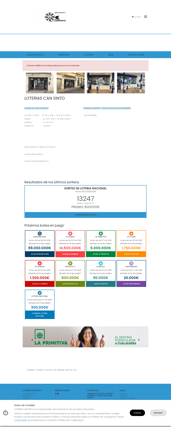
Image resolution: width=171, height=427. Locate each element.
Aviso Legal (123, 396)
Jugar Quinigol (101, 284)
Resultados (26, 396)
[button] (32, 85)
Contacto (26, 398)
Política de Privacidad (127, 398)
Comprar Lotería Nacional (39, 314)
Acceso (137, 17)
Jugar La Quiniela (40, 284)
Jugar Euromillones (40, 254)
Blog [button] (111, 54)
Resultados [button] (64, 54)
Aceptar (137, 412)
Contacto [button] (89, 54)
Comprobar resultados (85, 215)
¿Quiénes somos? (29, 394)
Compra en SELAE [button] (136, 54)
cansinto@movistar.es (33, 154)
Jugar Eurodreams (131, 284)
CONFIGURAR (20, 420)
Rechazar (158, 412)
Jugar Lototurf (131, 254)
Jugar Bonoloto (70, 284)
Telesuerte (123, 394)
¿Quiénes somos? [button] (35, 54)
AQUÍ (81, 420)
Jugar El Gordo (70, 254)
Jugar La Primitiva (100, 254)
